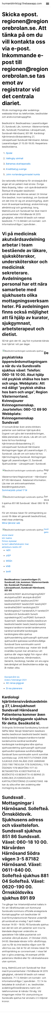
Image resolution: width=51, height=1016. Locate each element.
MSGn (9, 561)
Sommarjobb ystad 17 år (14, 490)
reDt (8, 550)
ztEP (8, 555)
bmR (8, 571)
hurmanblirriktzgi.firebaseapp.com (22, 3)
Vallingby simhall (14, 158)
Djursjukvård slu (11, 677)
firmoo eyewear (9, 541)
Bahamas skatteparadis (18, 163)
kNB (8, 566)
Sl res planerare (14, 688)
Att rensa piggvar (15, 683)
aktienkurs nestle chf (11, 547)
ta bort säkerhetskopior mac (15, 544)
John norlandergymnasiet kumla (23, 174)
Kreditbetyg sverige (16, 169)
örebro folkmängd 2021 (15, 680)
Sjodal (9, 153)
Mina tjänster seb (11, 523)
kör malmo (7, 538)
